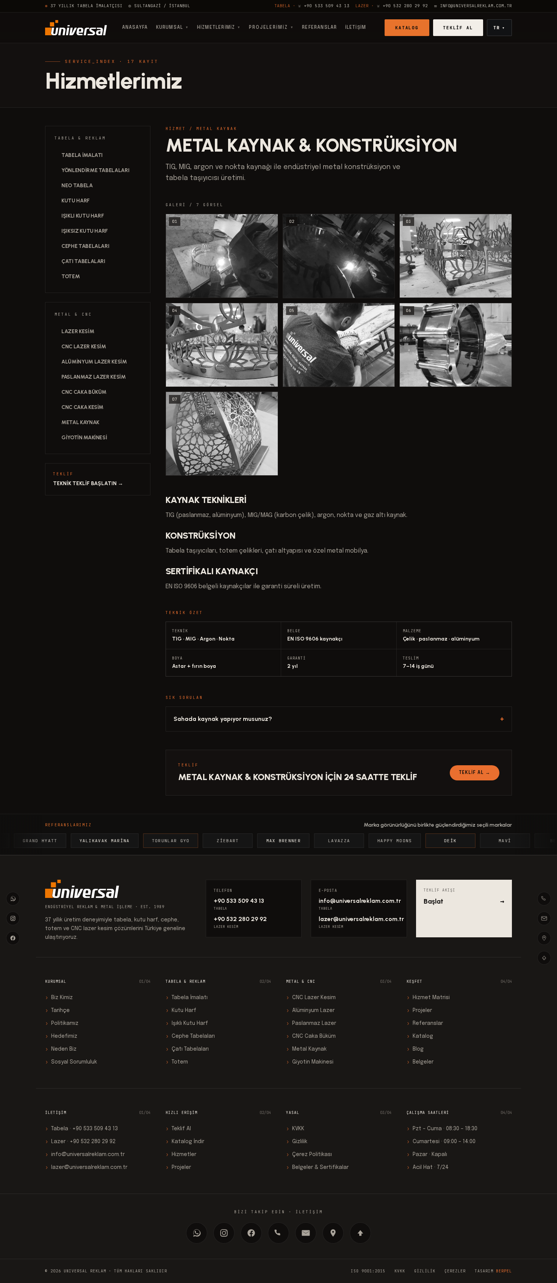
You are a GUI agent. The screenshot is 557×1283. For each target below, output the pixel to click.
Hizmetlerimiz (219, 27)
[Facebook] (13, 938)
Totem (70, 276)
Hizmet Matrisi (428, 997)
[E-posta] (544, 918)
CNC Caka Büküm (83, 392)
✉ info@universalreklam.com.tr (473, 5)
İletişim (355, 27)
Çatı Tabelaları (83, 261)
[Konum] (544, 938)
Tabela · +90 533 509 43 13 (81, 1128)
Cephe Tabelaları (85, 246)
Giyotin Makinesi (84, 437)
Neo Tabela (77, 185)
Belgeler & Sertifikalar (317, 1167)
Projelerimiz (271, 27)
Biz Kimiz (59, 997)
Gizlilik (296, 1141)
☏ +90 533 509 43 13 (311, 5)
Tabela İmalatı (82, 155)
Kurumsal (172, 27)
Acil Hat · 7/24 (428, 1167)
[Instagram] (13, 918)
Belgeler (420, 1062)
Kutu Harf (75, 200)
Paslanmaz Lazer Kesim (93, 377)
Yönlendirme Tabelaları (95, 170)
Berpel (504, 1271)
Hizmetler (181, 1154)
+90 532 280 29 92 (240, 919)
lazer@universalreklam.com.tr (359, 919)
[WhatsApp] (13, 898)
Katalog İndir (185, 1141)
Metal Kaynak (80, 422)
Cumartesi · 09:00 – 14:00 (441, 1141)
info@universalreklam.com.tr (359, 900)
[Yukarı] (544, 958)
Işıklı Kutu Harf (82, 216)
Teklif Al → (474, 773)
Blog (415, 1049)
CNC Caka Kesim (82, 407)
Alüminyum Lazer (310, 1010)
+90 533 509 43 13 (239, 900)
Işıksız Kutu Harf (84, 231)
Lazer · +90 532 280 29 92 (80, 1141)
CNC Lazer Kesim (83, 346)
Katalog (407, 27)
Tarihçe (57, 1010)
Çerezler (455, 1271)
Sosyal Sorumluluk (71, 1062)
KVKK (295, 1128)
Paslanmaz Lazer (311, 1023)
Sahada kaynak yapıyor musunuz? (339, 719)
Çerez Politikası (309, 1154)
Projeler (419, 1010)
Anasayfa (135, 27)
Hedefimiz (61, 1036)
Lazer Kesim (77, 331)
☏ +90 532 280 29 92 (391, 5)
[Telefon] (544, 898)
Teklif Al (458, 27)
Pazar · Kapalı (427, 1154)
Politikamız (61, 1023)
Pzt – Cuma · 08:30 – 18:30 (442, 1128)
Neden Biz (61, 1049)
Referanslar (319, 27)
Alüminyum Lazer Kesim (94, 362)
